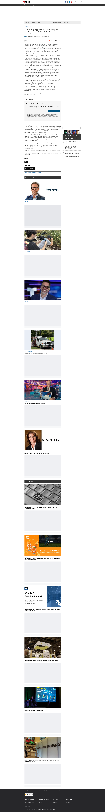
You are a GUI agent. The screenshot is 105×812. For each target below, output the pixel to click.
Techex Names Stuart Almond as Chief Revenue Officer (72, 157)
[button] (79, 1)
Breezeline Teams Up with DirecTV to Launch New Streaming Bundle (71, 137)
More (65, 5)
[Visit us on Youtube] (71, 2)
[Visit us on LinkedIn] (69, 2)
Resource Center (52, 5)
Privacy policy (55, 799)
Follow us (52, 40)
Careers (40, 802)
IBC (44, 22)
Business (26, 26)
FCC (49, 22)
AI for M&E (66, 22)
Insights (33, 5)
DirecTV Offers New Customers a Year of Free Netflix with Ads (72, 153)
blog (26, 161)
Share (27, 40)
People (31, 26)
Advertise (68, 802)
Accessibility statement (29, 802)
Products (39, 5)
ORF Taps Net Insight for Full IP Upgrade (72, 142)
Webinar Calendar (57, 22)
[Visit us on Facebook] (65, 2)
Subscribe (60, 5)
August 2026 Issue (36, 22)
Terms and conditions (29, 799)
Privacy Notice (30, 115)
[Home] (24, 5)
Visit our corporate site (67, 790)
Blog (26, 36)
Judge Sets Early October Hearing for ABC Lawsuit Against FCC (71, 147)
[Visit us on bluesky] (73, 2)
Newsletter (59, 40)
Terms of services (41, 114)
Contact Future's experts (44, 799)
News (28, 5)
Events (44, 5)
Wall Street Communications (34, 36)
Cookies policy (69, 799)
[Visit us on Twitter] (67, 2)
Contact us (54, 802)
